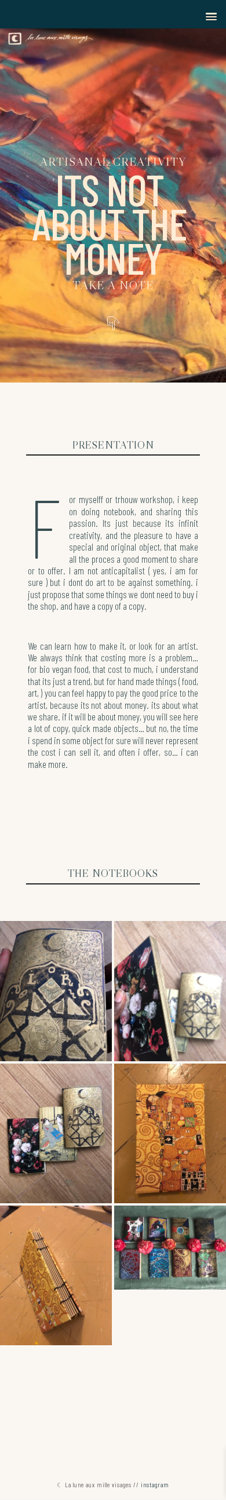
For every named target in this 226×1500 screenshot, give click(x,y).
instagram (155, 1484)
